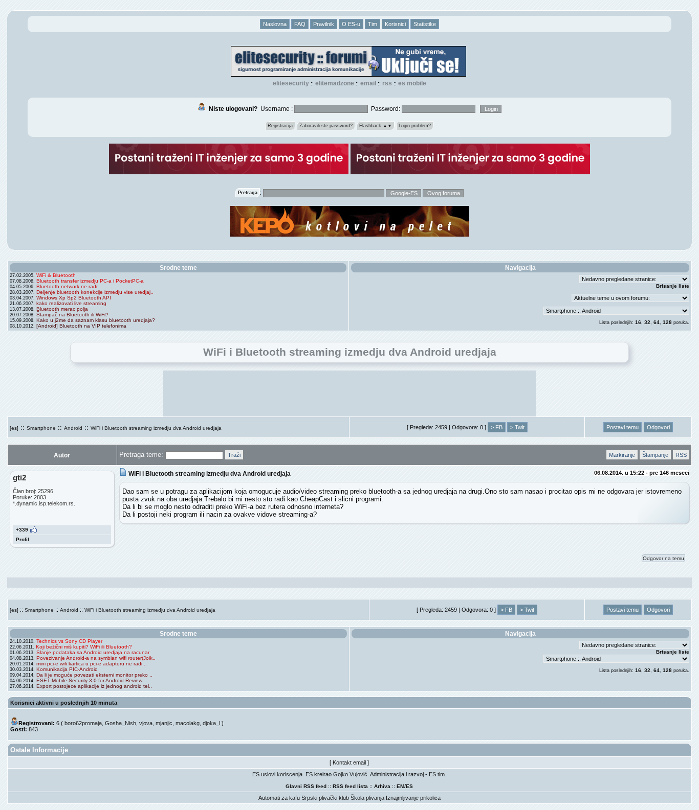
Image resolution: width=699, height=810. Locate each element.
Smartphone (41, 428)
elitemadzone (334, 83)
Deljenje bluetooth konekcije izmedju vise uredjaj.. (95, 292)
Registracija (280, 125)
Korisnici (395, 24)
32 (647, 322)
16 (638, 322)
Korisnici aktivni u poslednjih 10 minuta (63, 703)
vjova (145, 723)
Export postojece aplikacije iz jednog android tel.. (94, 686)
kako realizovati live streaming (71, 303)
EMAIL (368, 83)
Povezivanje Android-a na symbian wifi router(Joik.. (96, 658)
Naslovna (275, 24)
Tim (372, 24)
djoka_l (211, 723)
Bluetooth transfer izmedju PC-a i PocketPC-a (90, 281)
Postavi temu (622, 427)
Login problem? (415, 125)
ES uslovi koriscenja (277, 774)
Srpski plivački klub (325, 798)
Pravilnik (323, 24)
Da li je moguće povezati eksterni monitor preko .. (94, 675)
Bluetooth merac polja (62, 309)
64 (656, 322)
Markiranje (622, 455)
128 (667, 322)
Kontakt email (349, 762)
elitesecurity (291, 83)
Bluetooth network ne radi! (67, 286)
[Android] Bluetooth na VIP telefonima (81, 326)
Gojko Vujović (350, 774)
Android (73, 428)
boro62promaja (83, 723)
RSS (387, 83)
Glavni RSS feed (306, 786)
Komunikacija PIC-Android (67, 669)
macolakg (188, 723)
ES (409, 786)
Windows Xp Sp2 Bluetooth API (73, 297)
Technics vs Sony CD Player (69, 641)
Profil (22, 539)
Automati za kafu (279, 798)
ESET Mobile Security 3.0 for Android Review (89, 680)
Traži (234, 455)
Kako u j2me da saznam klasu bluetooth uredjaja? (95, 320)
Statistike (424, 24)
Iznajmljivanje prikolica (413, 798)
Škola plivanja (367, 798)
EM (400, 786)
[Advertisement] (349, 393)
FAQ (299, 24)
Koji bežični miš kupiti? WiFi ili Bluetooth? (84, 647)
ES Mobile (412, 83)
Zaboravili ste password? (326, 125)
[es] (14, 428)
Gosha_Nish (120, 723)
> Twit (517, 427)
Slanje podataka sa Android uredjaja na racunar (92, 652)
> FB (497, 427)
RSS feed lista (350, 786)
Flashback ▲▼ (375, 125)
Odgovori (658, 427)
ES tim (437, 774)
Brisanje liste (672, 286)
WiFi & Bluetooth (56, 275)
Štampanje (655, 455)
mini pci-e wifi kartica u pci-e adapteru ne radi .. (91, 663)
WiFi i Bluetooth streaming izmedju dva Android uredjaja (156, 428)
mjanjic (164, 723)
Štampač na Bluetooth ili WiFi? (72, 314)
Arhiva (382, 786)
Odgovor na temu (663, 558)
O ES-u (351, 24)
